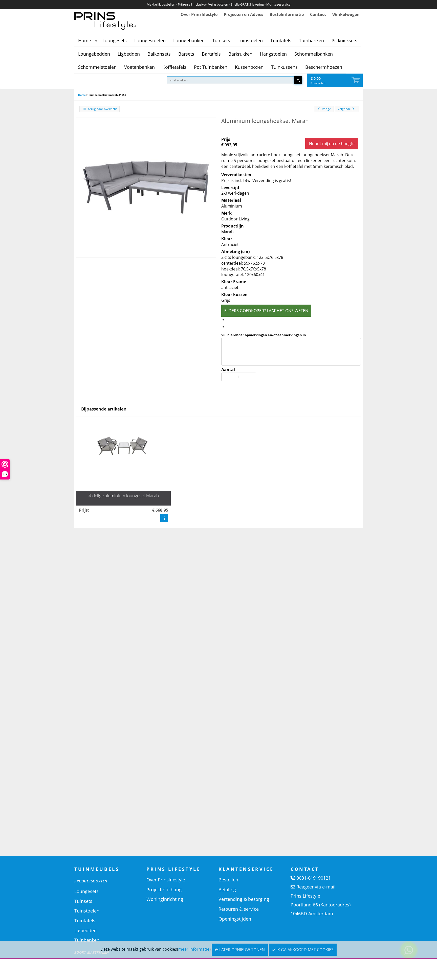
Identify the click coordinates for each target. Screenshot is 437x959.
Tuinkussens (284, 67)
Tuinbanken (311, 40)
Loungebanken (189, 40)
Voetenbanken (139, 67)
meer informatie (193, 949)
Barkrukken (240, 54)
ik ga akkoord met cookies (304, 949)
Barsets (186, 54)
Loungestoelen (150, 40)
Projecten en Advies (243, 14)
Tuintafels (280, 40)
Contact (318, 14)
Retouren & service (239, 909)
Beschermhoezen (323, 67)
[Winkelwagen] (356, 80)
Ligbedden (129, 54)
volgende (344, 109)
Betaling (227, 889)
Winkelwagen (346, 14)
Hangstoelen (273, 54)
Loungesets (114, 40)
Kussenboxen (249, 67)
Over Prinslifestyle (199, 14)
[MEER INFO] (164, 518)
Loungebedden (94, 54)
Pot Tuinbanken (210, 67)
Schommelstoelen (97, 67)
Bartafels (211, 54)
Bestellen (228, 880)
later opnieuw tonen (241, 949)
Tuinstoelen (250, 40)
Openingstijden (235, 919)
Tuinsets (221, 40)
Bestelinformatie (287, 14)
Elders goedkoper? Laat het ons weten (266, 310)
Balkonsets (159, 54)
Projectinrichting (164, 889)
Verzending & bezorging (244, 899)
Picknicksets (344, 40)
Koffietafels (174, 67)
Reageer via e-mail (316, 887)
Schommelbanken (313, 54)
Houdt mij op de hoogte (332, 143)
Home (84, 40)
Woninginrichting (164, 899)
